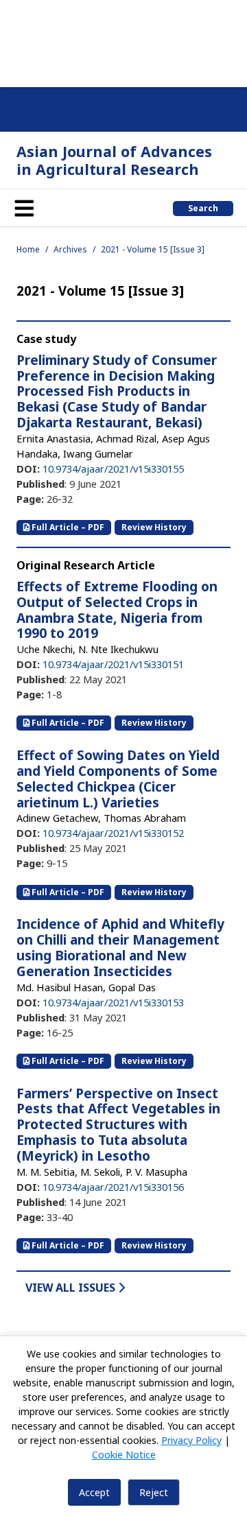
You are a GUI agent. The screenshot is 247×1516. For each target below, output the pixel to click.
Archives (70, 249)
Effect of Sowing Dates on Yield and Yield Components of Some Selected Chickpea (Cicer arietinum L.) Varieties (118, 778)
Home (28, 249)
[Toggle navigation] (24, 208)
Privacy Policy (191, 1440)
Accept (94, 1492)
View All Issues (71, 1287)
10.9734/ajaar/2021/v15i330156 (113, 1187)
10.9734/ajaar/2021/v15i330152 (113, 833)
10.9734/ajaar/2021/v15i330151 (113, 664)
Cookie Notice (124, 1454)
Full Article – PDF (67, 527)
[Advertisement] (123, 41)
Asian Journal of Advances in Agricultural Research (114, 160)
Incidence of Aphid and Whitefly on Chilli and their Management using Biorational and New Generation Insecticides (120, 947)
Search (203, 208)
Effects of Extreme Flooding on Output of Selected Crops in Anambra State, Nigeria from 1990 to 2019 (116, 610)
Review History (154, 527)
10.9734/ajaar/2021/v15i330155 (113, 468)
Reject (153, 1492)
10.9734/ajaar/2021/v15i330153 (113, 1002)
